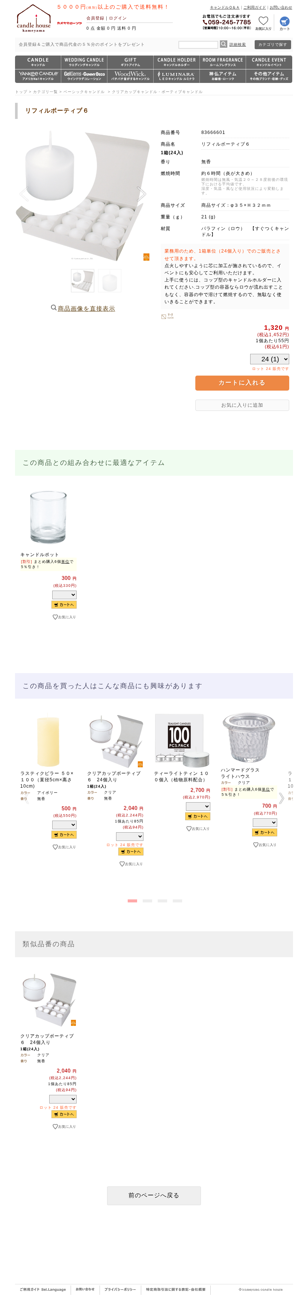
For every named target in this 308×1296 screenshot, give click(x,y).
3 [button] (161, 899)
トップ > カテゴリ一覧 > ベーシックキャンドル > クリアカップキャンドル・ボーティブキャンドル (109, 92)
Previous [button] (26, 798)
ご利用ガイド (254, 7)
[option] (48, 567)
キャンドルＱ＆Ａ (225, 7)
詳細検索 (237, 44)
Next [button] (281, 798)
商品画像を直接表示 (86, 308)
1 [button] (131, 899)
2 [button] (146, 899)
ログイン (118, 18)
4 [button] (176, 899)
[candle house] (34, 32)
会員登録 (95, 18)
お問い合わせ (281, 7)
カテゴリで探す (272, 44)
